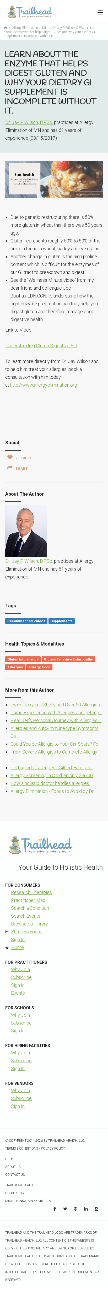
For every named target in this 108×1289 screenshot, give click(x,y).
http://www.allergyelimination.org (43, 385)
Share (21, 468)
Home (17, 947)
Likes (23, 458)
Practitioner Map (28, 900)
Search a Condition (30, 908)
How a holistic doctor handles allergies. (50, 783)
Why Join (20, 969)
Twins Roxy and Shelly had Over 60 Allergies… (56, 704)
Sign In (18, 939)
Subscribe (21, 977)
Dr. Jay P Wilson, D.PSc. (69, 28)
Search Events (25, 916)
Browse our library (29, 924)
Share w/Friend (26, 931)
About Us (12, 1167)
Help (9, 1159)
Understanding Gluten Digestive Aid (41, 345)
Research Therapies (31, 892)
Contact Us (15, 1175)
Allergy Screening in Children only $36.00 (51, 775)
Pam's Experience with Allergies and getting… (56, 712)
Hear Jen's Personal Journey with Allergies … (55, 720)
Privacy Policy (53, 1148)
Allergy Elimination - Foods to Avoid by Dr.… (53, 791)
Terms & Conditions (21, 1148)
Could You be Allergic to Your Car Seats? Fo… (55, 744)
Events (18, 993)
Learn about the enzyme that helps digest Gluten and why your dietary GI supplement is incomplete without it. (51, 32)
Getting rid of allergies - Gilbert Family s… (51, 767)
